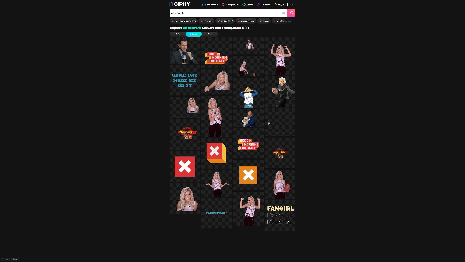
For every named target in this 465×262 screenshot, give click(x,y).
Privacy (5, 259)
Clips (210, 34)
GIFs (178, 34)
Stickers (193, 34)
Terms (15, 259)
